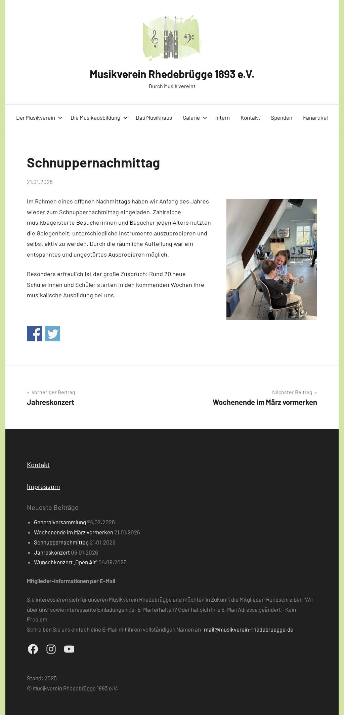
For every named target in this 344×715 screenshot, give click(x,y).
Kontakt (250, 117)
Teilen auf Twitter (52, 333)
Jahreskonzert (52, 552)
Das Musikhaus (154, 117)
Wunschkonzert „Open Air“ (65, 562)
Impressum (43, 486)
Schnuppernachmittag (61, 542)
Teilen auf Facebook (34, 333)
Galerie (191, 117)
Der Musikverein (35, 117)
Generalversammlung (60, 522)
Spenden (281, 117)
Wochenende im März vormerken (73, 532)
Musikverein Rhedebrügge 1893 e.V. (172, 73)
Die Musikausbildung (95, 117)
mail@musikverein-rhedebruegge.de (248, 629)
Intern (222, 117)
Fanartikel (315, 117)
